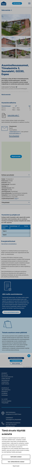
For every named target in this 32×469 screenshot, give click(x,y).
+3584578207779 (15, 131)
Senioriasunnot (5, 380)
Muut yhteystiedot (14, 136)
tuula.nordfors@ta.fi (18, 133)
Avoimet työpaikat (6, 401)
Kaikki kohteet (5, 384)
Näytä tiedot (16, 466)
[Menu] (29, 3)
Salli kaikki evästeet (16, 456)
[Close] (29, 355)
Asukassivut (4, 391)
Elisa (17, 198)
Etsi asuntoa (4, 375)
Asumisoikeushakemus (16, 358)
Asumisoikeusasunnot (7, 376)
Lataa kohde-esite (13, 116)
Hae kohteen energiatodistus (9, 244)
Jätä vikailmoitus (5, 389)
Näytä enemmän (6, 94)
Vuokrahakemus (16, 360)
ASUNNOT (4, 373)
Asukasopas (4, 395)
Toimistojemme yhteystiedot (13, 419)
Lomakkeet (4, 393)
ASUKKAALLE (5, 388)
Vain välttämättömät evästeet (16, 461)
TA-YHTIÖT (4, 399)
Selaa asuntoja (16, 363)
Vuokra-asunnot (5, 378)
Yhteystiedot (4, 402)
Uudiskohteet (5, 382)
